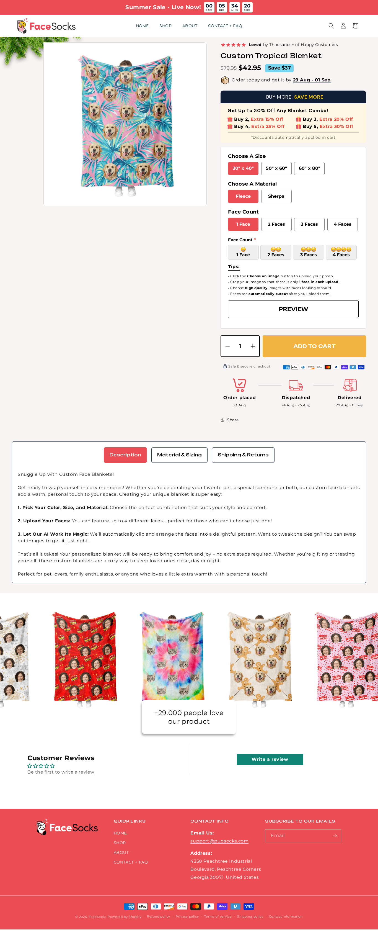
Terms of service (218, 916)
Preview (293, 309)
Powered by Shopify (125, 917)
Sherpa (276, 196)
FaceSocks (98, 917)
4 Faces (342, 224)
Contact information (286, 916)
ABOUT (121, 852)
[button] (331, 26)
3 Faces (309, 224)
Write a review (270, 759)
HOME (120, 833)
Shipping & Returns (243, 455)
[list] (125, 124)
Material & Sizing (179, 455)
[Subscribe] (335, 835)
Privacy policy (187, 916)
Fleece (243, 196)
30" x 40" (243, 168)
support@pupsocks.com (219, 841)
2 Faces (276, 224)
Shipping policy (250, 916)
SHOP (120, 842)
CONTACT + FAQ (131, 862)
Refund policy (158, 916)
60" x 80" (309, 168)
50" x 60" (276, 168)
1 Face (243, 224)
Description (125, 455)
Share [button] (233, 419)
